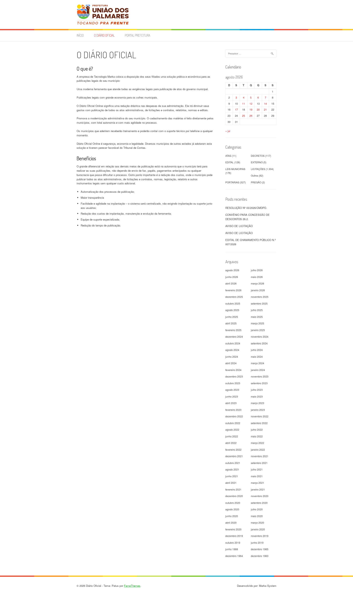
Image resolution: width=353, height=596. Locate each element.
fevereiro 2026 (233, 290)
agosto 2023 (232, 389)
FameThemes (132, 586)
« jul (227, 131)
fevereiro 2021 (233, 489)
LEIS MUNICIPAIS (235, 169)
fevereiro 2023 (233, 409)
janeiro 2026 (258, 290)
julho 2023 (257, 389)
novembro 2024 (259, 336)
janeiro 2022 (258, 449)
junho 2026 (231, 277)
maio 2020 (257, 516)
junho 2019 (257, 542)
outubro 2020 (232, 502)
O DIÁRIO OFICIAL (104, 35)
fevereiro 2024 (233, 370)
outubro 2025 (232, 303)
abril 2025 (231, 323)
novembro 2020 (259, 496)
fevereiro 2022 (233, 449)
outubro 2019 (232, 542)
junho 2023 (231, 396)
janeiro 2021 (258, 489)
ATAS (228, 155)
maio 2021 (257, 476)
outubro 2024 (232, 343)
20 (258, 109)
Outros (254, 175)
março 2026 (257, 283)
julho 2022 (257, 429)
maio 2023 (257, 396)
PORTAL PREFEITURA (137, 35)
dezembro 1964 (234, 556)
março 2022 (257, 443)
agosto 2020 (232, 509)
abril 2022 (231, 443)
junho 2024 (231, 356)
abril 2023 (231, 403)
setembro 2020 (259, 502)
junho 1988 (231, 549)
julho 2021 (257, 469)
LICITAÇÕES (258, 169)
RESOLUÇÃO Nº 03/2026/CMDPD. (246, 208)
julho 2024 (257, 350)
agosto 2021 (232, 469)
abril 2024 (231, 363)
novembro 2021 (259, 456)
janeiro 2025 (258, 330)
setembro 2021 (259, 463)
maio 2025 (257, 316)
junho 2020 (231, 516)
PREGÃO (256, 182)
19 (250, 109)
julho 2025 (257, 310)
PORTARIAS (232, 182)
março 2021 (257, 482)
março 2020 (257, 522)
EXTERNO (257, 162)
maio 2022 (257, 436)
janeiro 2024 (258, 370)
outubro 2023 (232, 383)
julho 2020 (257, 509)
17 (236, 109)
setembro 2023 (259, 383)
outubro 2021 (232, 463)
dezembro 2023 (234, 376)
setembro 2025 (259, 303)
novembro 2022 (259, 416)
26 (250, 116)
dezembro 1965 (259, 549)
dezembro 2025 (234, 296)
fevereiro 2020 (233, 529)
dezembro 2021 (234, 456)
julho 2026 (257, 270)
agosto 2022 (232, 429)
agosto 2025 (232, 310)
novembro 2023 (259, 376)
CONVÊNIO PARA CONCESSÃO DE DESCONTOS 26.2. (247, 217)
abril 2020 (231, 522)
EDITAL (229, 162)
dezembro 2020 (234, 496)
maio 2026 (257, 277)
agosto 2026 (232, 270)
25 (243, 116)
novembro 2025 (259, 296)
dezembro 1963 (259, 556)
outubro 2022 (232, 423)
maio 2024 (257, 356)
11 (243, 103)
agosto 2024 (232, 350)
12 (250, 103)
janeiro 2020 (258, 529)
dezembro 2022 (234, 416)
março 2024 (257, 363)
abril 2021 (231, 482)
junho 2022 (231, 436)
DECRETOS (258, 155)
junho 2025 (231, 316)
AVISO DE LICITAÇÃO (239, 226)
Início (80, 35)
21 (265, 109)
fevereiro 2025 (233, 330)
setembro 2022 (259, 423)
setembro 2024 (259, 343)
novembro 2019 (259, 536)
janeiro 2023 (258, 409)
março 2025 (257, 323)
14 (265, 103)
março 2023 (257, 403)
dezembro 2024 (234, 336)
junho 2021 (231, 476)
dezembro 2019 (234, 536)
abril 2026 (231, 283)
